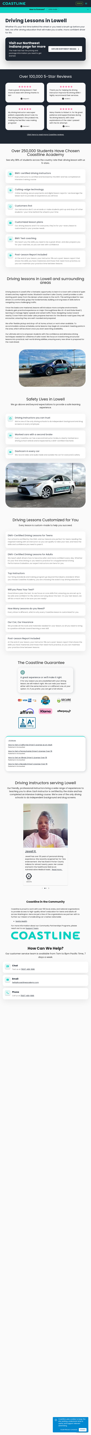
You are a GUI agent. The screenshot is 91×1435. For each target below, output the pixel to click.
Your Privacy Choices (68, 1430)
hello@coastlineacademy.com (25, 982)
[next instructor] (49, 888)
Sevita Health (21, 921)
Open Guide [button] (52, 9)
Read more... (57, 869)
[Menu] (86, 3)
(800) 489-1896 (28, 969)
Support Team (32, 928)
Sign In (79, 3)
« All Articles (12, 740)
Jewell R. (30, 851)
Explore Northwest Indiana (63, 49)
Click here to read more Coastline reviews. (45, 134)
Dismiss (82, 1430)
